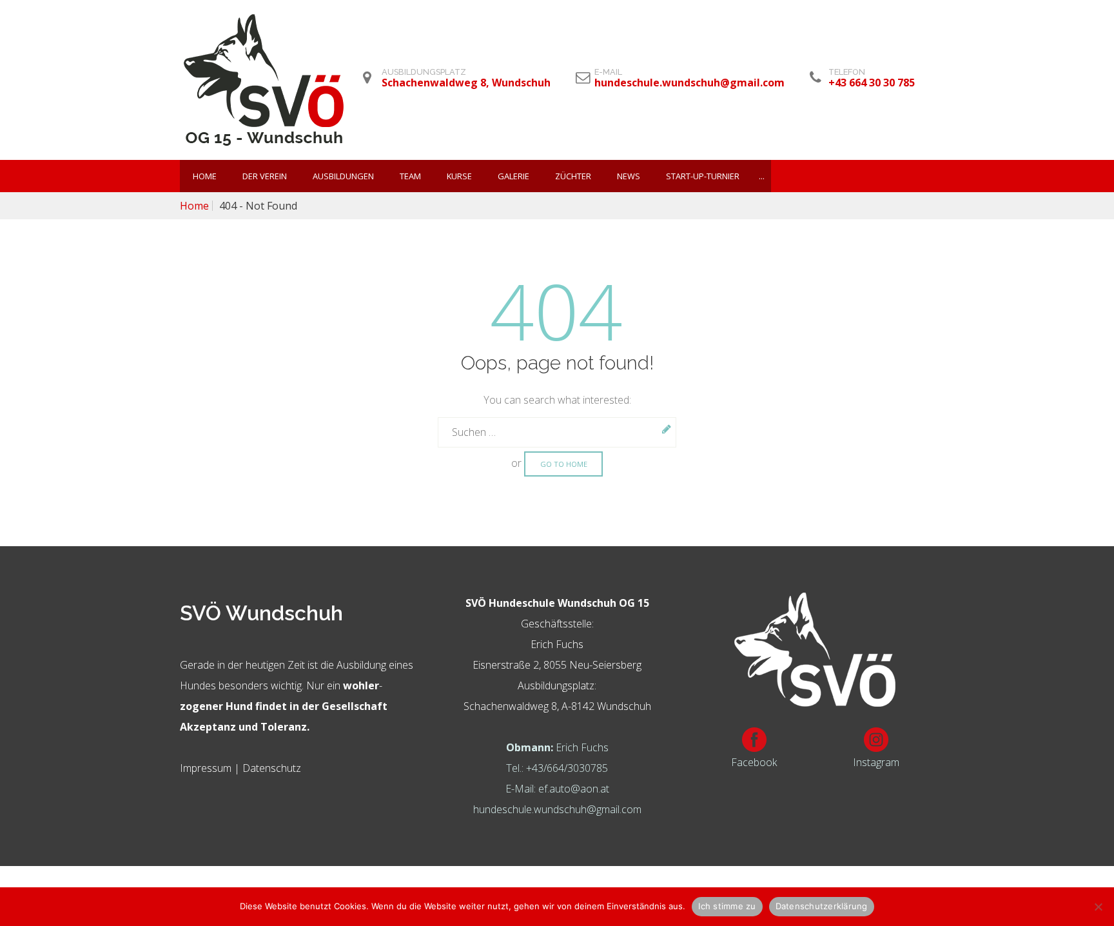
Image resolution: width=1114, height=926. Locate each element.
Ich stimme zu (727, 906)
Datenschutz (271, 768)
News (628, 176)
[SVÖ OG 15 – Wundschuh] (263, 80)
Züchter (573, 176)
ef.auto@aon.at (573, 789)
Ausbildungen (343, 176)
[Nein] (1097, 906)
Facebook (754, 762)
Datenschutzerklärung (822, 906)
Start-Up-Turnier (702, 176)
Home (205, 176)
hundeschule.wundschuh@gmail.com (557, 809)
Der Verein (264, 176)
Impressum (205, 768)
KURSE (459, 176)
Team (410, 176)
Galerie (513, 176)
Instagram (876, 762)
